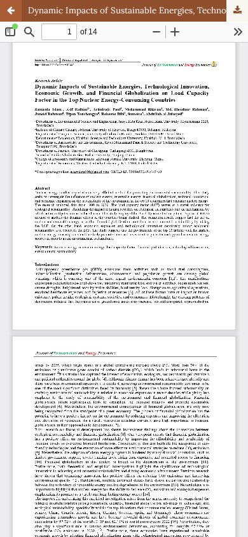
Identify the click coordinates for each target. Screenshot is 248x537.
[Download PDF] (237, 11)
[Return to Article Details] (11, 11)
